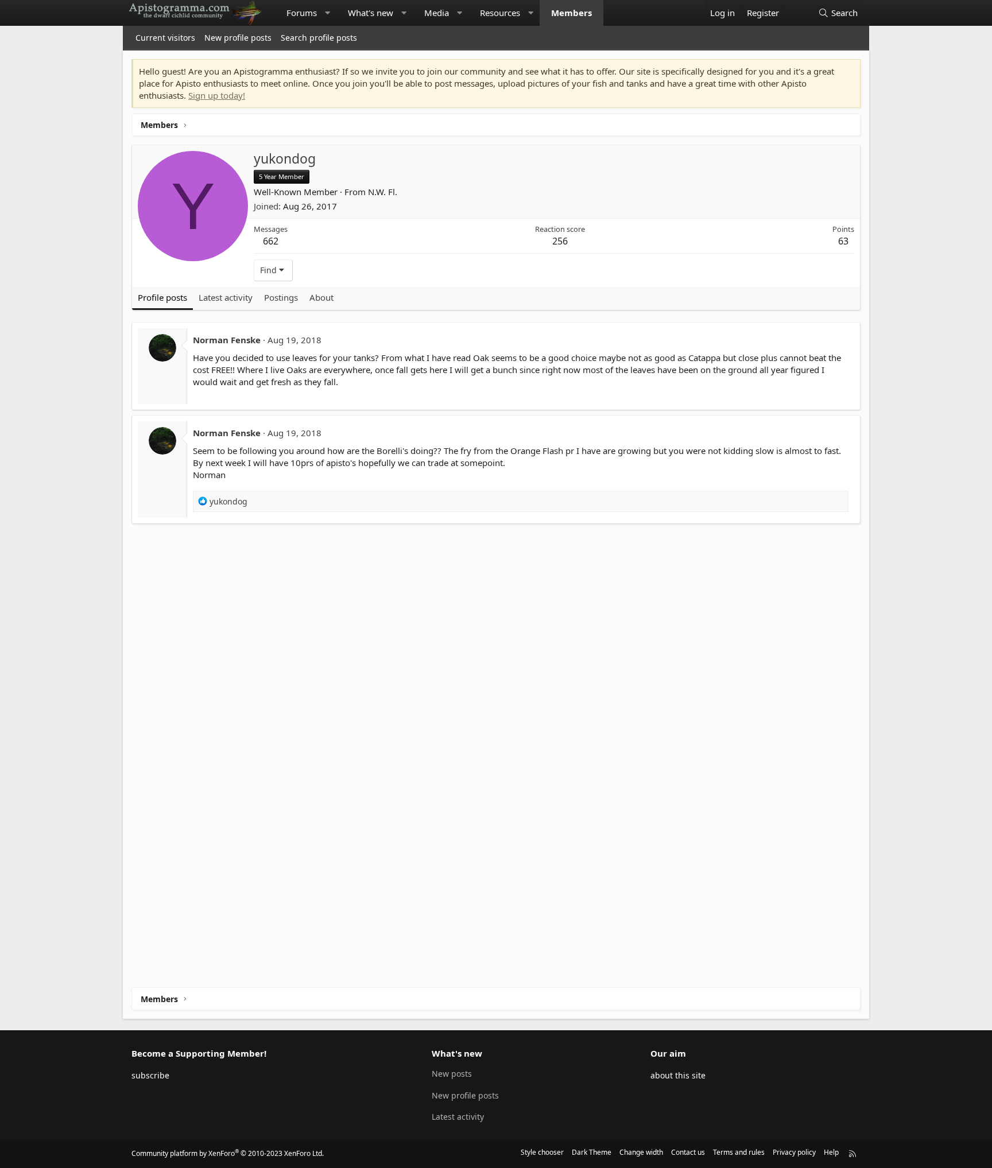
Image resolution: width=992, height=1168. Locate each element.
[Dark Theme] (796, 13)
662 (270, 241)
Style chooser (542, 1152)
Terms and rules (739, 1152)
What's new (370, 12)
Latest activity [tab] (226, 297)
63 (843, 241)
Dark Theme (591, 1152)
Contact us (688, 1152)
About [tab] (321, 297)
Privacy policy (794, 1152)
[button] (327, 13)
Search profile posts (319, 37)
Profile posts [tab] (162, 297)
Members (571, 12)
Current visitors (165, 37)
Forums (301, 12)
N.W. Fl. (382, 191)
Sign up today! (216, 95)
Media (436, 12)
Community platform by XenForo (227, 1153)
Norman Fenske (227, 340)
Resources (500, 12)
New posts (452, 1073)
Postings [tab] (281, 297)
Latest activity (458, 1116)
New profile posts (238, 37)
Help (831, 1152)
